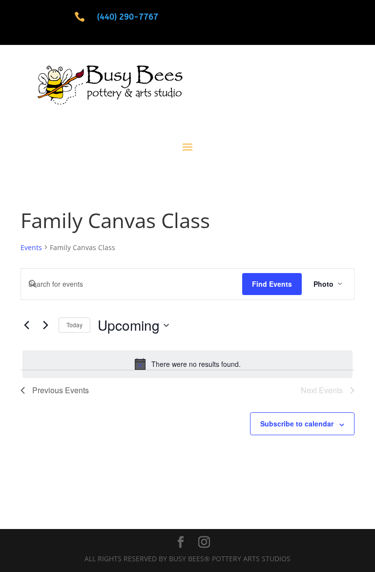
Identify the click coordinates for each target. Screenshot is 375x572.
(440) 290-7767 (127, 16)
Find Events (272, 284)
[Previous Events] (26, 325)
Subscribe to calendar (296, 423)
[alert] (187, 364)
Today (74, 324)
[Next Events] (45, 325)
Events (31, 247)
